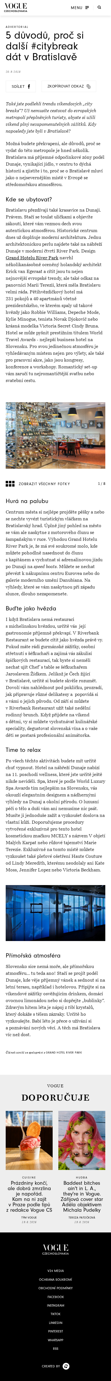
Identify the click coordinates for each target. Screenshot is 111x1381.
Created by (51, 1366)
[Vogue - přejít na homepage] (15, 7)
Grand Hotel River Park (64, 1052)
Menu (77, 7)
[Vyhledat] (99, 7)
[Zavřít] (105, 1375)
